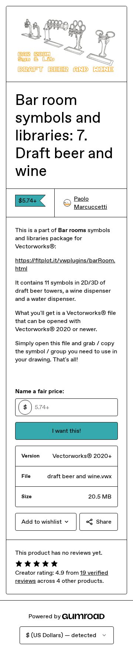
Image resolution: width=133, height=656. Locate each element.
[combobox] (45, 522)
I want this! (66, 430)
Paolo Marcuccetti (90, 202)
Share (104, 521)
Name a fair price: (39, 391)
